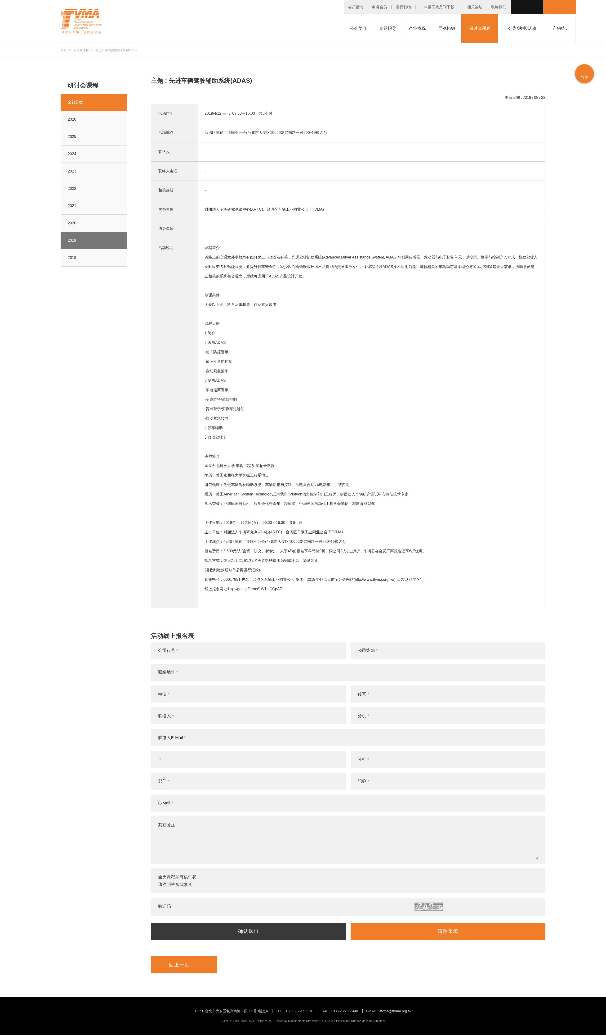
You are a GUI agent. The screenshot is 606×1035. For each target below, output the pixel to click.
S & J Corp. (326, 1021)
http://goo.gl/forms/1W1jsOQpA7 (255, 589)
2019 (72, 240)
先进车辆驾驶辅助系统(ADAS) (116, 50)
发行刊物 (403, 7)
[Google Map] (332, 133)
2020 (72, 223)
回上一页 (179, 964)
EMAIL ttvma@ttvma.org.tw (388, 1011)
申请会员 (379, 7)
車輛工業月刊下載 (439, 7)
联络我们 (498, 7)
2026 (72, 119)
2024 (72, 154)
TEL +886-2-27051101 (294, 1011)
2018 (72, 258)
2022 (72, 188)
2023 (72, 171)
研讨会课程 (81, 50)
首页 (64, 50)
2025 (72, 137)
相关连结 (474, 7)
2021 (72, 206)
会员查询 (355, 7)
